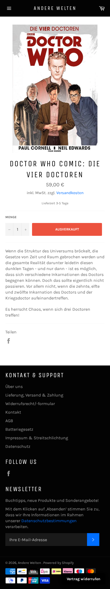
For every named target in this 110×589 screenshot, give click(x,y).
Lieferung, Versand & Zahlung (34, 395)
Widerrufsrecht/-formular (30, 403)
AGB (9, 420)
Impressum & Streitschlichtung (36, 437)
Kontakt (13, 412)
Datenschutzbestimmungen (49, 520)
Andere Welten (55, 8)
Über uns (14, 386)
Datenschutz (17, 446)
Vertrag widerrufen (83, 579)
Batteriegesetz (19, 429)
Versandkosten (70, 192)
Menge (11, 217)
